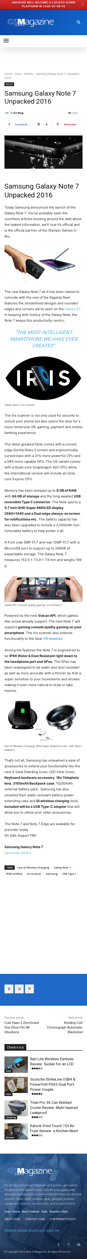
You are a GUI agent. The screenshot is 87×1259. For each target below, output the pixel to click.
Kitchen (10, 1137)
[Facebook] (8, 988)
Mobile (28, 74)
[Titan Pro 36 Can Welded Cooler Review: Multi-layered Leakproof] (16, 1108)
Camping (11, 1117)
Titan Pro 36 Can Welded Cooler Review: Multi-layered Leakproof (54, 1107)
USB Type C (69, 873)
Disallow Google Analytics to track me (31, 1230)
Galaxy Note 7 (62, 867)
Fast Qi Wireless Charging (33, 867)
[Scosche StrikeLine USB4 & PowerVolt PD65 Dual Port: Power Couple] (16, 1085)
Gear (18, 74)
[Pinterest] (29, 988)
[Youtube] (79, 1245)
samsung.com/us (17, 853)
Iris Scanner (34, 873)
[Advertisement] (43, 921)
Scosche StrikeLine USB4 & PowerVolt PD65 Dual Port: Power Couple (52, 1084)
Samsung (52, 873)
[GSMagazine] (29, 22)
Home (8, 74)
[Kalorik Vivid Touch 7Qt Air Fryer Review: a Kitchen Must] (16, 1131)
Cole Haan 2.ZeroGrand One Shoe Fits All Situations (21, 1027)
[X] (19, 988)
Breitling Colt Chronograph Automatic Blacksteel (65, 1027)
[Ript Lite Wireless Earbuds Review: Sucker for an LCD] (16, 1064)
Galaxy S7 (72, 309)
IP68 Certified (14, 873)
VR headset (52, 638)
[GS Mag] (7, 113)
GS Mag (18, 112)
